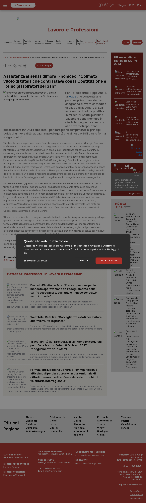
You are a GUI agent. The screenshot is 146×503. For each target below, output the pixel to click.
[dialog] (73, 251)
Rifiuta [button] (84, 260)
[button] (35, 260)
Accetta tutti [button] (109, 260)
